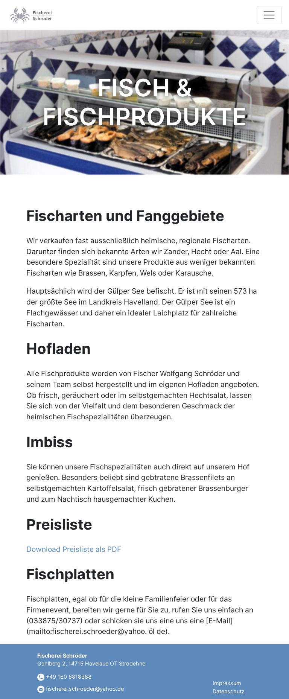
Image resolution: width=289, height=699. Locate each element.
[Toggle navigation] (269, 15)
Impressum (227, 683)
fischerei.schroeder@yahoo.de (84, 688)
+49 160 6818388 (67, 676)
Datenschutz (229, 691)
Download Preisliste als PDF (73, 549)
